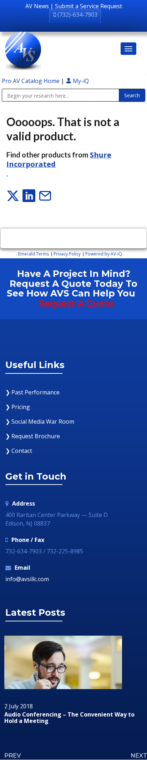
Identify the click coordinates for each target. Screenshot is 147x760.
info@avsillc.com (27, 579)
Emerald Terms (33, 254)
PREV (12, 755)
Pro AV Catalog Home (31, 81)
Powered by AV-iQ (103, 254)
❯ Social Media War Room (39, 421)
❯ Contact (18, 451)
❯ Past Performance (32, 392)
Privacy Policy (67, 254)
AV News (37, 6)
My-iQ (80, 81)
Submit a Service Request (88, 6)
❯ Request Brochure (32, 436)
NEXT (139, 755)
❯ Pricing (17, 407)
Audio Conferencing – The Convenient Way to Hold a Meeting (69, 718)
